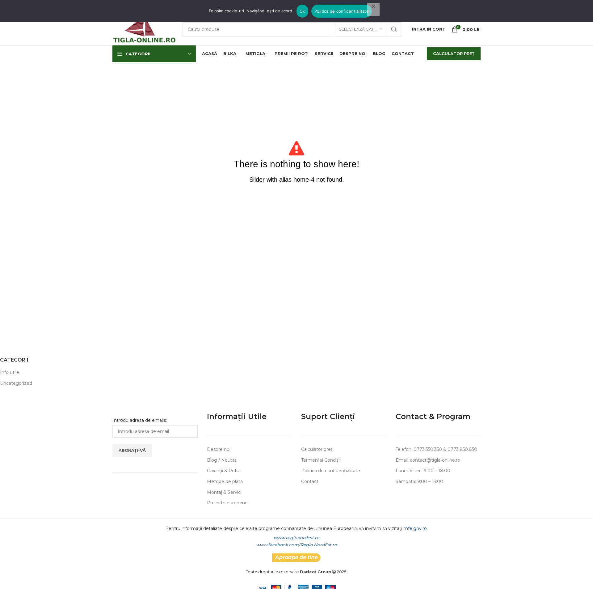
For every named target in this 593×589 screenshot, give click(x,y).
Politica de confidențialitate (330, 470)
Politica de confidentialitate (341, 11)
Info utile (9, 372)
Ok (302, 11)
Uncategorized (16, 383)
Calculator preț (317, 449)
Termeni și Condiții (320, 460)
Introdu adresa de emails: (139, 420)
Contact (309, 481)
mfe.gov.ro (415, 528)
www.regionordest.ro (296, 537)
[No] (373, 9)
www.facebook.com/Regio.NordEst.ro (296, 545)
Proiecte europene (227, 503)
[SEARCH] (394, 29)
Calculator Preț (453, 53)
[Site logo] (144, 29)
